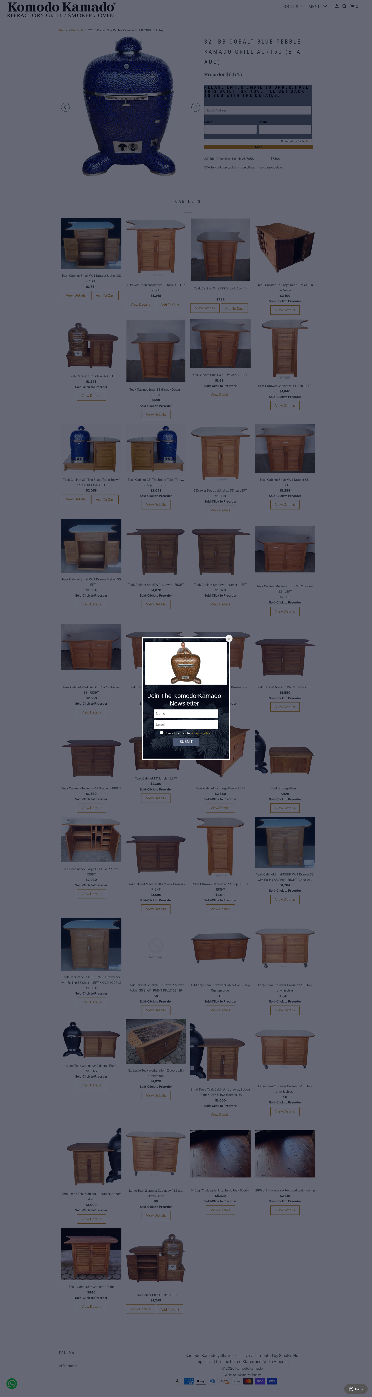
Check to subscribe (177, 733)
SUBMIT (186, 742)
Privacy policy (201, 733)
